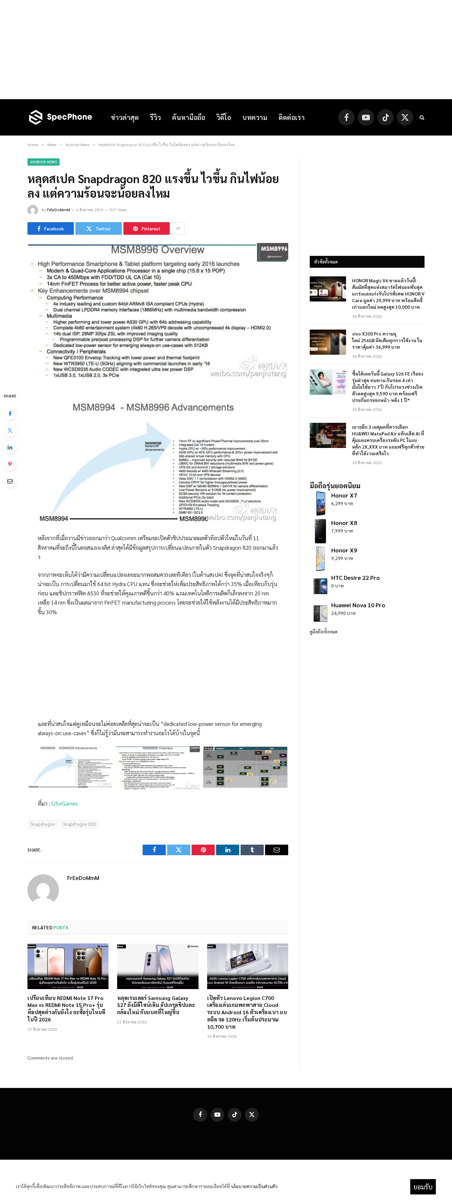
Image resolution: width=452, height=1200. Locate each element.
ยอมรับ (423, 1186)
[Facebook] (10, 413)
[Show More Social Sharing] (178, 228)
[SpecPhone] (60, 117)
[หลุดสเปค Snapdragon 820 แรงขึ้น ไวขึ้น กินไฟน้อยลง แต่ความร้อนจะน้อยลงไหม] (157, 377)
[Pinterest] (10, 464)
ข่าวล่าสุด (125, 117)
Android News (43, 161)
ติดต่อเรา (292, 117)
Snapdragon (43, 824)
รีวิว (155, 117)
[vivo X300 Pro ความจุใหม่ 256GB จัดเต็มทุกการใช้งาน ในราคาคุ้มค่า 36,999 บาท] (328, 342)
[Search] (421, 117)
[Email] (10, 481)
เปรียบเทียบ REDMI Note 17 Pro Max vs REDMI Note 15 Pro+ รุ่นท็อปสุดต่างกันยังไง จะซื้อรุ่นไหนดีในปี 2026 (66, 1008)
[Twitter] (10, 430)
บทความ (254, 117)
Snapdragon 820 (79, 824)
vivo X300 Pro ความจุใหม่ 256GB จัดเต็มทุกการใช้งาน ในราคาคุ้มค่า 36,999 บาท (387, 340)
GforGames (64, 803)
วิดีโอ (223, 117)
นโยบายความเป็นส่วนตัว (254, 1186)
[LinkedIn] (10, 447)
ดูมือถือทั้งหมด (324, 631)
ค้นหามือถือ (188, 117)
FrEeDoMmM (58, 209)
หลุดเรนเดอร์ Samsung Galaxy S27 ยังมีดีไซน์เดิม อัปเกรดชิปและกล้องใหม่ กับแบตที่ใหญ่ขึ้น (156, 1005)
